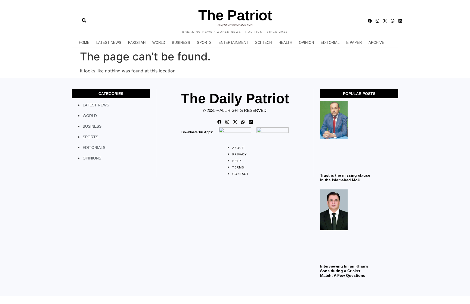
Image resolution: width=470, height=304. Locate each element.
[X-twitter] (385, 21)
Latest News (108, 43)
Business (181, 43)
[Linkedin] (400, 21)
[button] (72, 20)
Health (285, 43)
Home (84, 43)
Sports (204, 43)
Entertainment (233, 43)
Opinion (306, 43)
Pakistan (137, 43)
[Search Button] (84, 17)
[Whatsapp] (393, 21)
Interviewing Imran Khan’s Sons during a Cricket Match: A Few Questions (344, 271)
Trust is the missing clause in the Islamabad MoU (345, 177)
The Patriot (235, 15)
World (158, 43)
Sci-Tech (263, 43)
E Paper (354, 43)
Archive (376, 43)
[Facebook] (370, 21)
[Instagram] (377, 21)
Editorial (330, 43)
